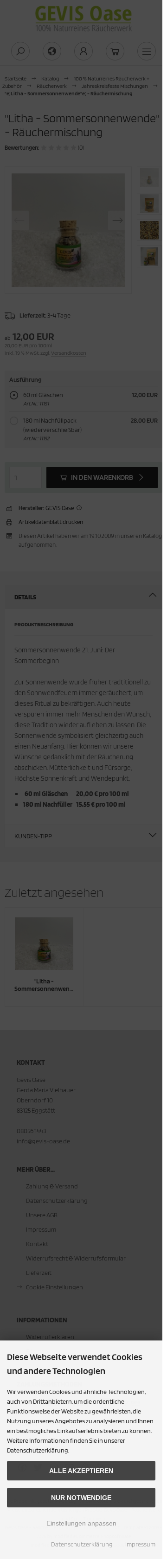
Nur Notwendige (81, 1497)
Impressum (140, 1544)
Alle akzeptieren (81, 1470)
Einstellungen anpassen (81, 1523)
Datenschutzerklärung (82, 1544)
